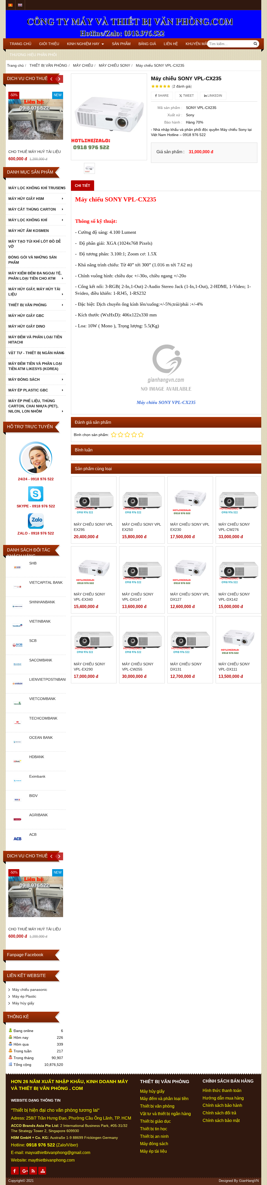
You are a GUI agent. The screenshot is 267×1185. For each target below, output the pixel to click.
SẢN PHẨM (121, 44)
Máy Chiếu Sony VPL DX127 (189, 596)
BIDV (33, 796)
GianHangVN (249, 1181)
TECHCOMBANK (43, 718)
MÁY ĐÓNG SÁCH (24, 379)
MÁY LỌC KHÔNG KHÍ (27, 220)
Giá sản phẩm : (170, 151)
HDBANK (36, 757)
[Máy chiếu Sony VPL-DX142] (238, 569)
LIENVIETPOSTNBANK (48, 679)
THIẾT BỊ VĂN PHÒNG (27, 305)
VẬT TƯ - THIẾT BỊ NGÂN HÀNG (36, 353)
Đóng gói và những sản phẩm (32, 260)
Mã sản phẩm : (169, 108)
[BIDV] (17, 805)
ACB (33, 834)
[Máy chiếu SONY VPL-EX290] (94, 639)
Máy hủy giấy (23, 1003)
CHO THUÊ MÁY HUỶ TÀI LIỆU (34, 152)
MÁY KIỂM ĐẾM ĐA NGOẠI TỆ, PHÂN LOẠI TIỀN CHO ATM (35, 275)
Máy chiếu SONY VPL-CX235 (166, 402)
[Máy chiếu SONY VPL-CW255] (142, 639)
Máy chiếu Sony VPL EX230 (189, 527)
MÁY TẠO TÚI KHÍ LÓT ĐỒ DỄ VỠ (34, 244)
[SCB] (17, 651)
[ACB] (17, 844)
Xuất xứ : (174, 115)
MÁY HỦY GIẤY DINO (26, 326)
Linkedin (214, 95)
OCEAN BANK (41, 737)
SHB (33, 563)
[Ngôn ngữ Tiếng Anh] (20, 5)
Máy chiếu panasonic (29, 989)
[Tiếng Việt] (10, 5)
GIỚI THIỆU (49, 44)
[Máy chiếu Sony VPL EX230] (190, 499)
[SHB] (17, 573)
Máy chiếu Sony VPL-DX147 (137, 596)
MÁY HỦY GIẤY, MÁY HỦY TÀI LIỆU (34, 291)
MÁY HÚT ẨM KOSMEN (28, 231)
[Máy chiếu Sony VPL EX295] (94, 499)
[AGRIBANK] (17, 825)
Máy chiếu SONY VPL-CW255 (137, 666)
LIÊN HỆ (171, 44)
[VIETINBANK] (17, 631)
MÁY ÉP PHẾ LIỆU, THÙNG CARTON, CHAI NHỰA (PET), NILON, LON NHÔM (33, 406)
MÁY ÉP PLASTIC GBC (28, 390)
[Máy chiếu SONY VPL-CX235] (109, 117)
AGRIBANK (38, 815)
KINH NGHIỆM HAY (83, 44)
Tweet (188, 95)
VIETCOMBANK (42, 699)
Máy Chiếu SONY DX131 (186, 666)
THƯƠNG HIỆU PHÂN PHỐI (33, 55)
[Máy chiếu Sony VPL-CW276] (238, 499)
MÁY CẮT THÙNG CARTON (32, 209)
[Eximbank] (17, 786)
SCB (33, 640)
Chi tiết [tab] (82, 185)
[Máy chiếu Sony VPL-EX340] (94, 569)
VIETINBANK (40, 621)
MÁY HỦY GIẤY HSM (26, 199)
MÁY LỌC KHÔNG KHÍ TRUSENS (36, 188)
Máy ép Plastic (24, 996)
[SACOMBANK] (17, 670)
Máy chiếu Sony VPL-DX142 (234, 596)
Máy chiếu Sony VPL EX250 (141, 527)
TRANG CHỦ (20, 44)
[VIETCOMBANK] (17, 709)
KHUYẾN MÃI (197, 44)
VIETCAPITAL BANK (46, 582)
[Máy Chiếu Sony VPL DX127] (190, 569)
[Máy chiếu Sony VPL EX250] (142, 499)
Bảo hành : (173, 122)
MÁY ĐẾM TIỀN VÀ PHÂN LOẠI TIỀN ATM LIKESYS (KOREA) (35, 366)
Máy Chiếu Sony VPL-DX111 (234, 666)
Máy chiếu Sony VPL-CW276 (234, 527)
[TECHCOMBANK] (17, 728)
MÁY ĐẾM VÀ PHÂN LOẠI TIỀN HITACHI (35, 339)
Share (163, 95)
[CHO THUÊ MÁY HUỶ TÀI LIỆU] (35, 119)
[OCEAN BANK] (17, 747)
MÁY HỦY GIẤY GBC (26, 316)
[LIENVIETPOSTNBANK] (17, 689)
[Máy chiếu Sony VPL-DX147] (142, 569)
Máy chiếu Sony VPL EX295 (93, 527)
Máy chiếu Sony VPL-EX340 (89, 596)
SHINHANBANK (42, 602)
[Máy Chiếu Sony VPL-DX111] (238, 639)
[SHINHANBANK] (17, 612)
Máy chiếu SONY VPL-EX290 (89, 666)
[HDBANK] (17, 767)
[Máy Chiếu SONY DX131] (190, 639)
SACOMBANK (40, 660)
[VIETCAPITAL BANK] (17, 593)
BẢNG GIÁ (147, 44)
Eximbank (37, 776)
